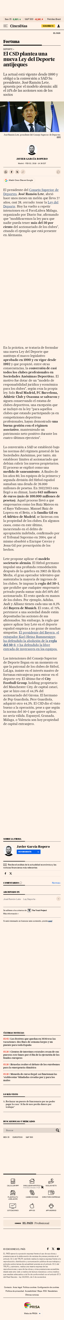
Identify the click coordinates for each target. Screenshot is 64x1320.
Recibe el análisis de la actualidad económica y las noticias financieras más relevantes (29, 866)
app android (51, 1210)
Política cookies (29, 1287)
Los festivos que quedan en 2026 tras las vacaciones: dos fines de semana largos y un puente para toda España (29, 1041)
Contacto (8, 1287)
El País (57, 33)
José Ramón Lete (12, 899)
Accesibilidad (30, 1291)
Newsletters (52, 1291)
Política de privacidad (15, 1291)
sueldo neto (51, 1186)
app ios (32, 1210)
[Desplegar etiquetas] (58, 899)
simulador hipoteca (32, 1186)
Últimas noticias (13, 1033)
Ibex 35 (8, 19)
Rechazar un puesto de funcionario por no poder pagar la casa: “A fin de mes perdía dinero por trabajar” (30, 1104)
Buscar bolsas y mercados (19, 1121)
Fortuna (11, 42)
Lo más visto (10, 1094)
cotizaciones (13, 1210)
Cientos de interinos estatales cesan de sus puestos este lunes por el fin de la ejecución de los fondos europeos (31, 1054)
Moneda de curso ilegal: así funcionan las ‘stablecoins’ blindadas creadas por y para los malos (30, 1077)
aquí (50, 921)
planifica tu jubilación (13, 1198)
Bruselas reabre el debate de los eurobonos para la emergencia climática (31, 1066)
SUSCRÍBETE (48, 26)
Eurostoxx (17, 1137)
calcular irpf (13, 1186)
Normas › (56, 883)
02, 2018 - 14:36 (35, 163)
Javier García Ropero (32, 158)
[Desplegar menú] (5, 26)
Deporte (7, 49)
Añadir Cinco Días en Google (21, 180)
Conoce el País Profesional (32, 1223)
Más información (10, 914)
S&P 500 (29, 19)
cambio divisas (32, 1197)
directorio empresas (51, 1197)
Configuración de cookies (48, 1287)
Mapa (39, 1291)
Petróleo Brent (54, 19)
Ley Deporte (29, 899)
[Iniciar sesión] (58, 26)
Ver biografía (25, 852)
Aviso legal (17, 1287)
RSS (45, 1291)
